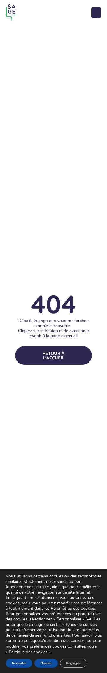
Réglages (73, 663)
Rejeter (46, 663)
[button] (96, 12)
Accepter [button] (19, 663)
